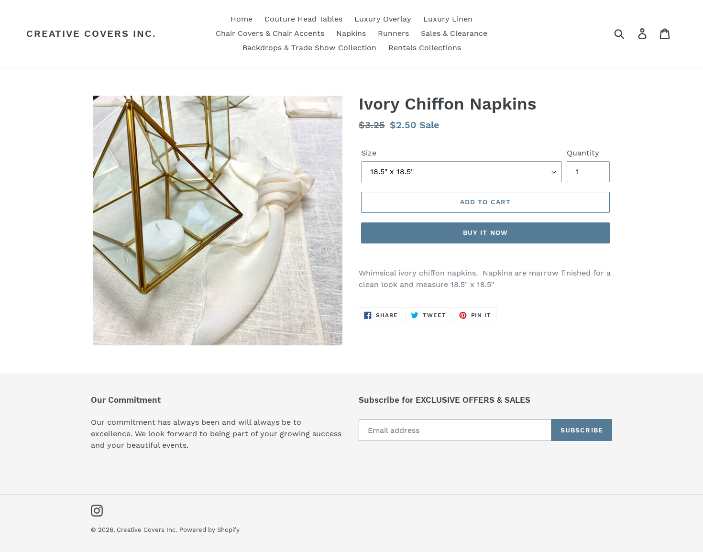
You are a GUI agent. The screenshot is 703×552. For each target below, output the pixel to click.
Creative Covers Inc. (91, 33)
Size (368, 152)
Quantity (583, 152)
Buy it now (485, 232)
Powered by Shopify (209, 529)
